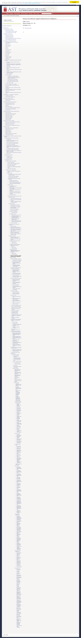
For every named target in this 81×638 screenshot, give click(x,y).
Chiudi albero (5, 25)
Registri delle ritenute (9, 106)
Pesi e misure (18, 433)
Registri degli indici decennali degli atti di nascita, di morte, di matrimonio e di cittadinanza (19, 460)
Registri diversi (18, 568)
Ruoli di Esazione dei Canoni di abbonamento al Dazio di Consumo (16, 227)
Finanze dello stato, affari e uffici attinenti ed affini (14, 69)
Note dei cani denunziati (16, 302)
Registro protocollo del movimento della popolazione (19, 558)
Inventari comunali (18, 571)
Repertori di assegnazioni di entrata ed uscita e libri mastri (16, 331)
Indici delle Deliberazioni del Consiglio (11, 31)
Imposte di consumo (13, 235)
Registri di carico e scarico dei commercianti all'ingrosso (15, 237)
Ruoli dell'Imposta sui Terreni (15, 204)
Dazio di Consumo (13, 226)
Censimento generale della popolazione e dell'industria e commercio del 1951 (19, 502)
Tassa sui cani (14, 295)
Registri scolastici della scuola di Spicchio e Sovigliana (19, 417)
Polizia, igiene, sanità (10, 82)
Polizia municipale (8, 45)
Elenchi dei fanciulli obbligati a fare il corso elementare (19, 405)
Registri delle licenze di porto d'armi (19, 617)
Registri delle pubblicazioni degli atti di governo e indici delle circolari (19, 593)
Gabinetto (8, 70)
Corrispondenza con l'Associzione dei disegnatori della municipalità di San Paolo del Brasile (13, 146)
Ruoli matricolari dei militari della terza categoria (18, 376)
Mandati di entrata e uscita (16, 352)
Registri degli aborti (8, 131)
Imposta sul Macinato (14, 211)
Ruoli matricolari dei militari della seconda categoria (18, 373)
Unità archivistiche (28, 28)
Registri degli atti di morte (19, 448)
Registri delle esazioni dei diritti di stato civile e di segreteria (19, 589)
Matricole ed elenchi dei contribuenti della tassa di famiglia (16, 263)
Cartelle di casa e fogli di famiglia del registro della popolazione (19, 548)
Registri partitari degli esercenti (15, 240)
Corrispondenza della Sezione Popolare (13, 149)
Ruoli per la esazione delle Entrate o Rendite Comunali (16, 202)
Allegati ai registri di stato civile (19, 464)
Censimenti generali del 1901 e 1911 (18, 478)
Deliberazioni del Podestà (9, 36)
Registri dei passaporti (18, 614)
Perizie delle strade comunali (12, 164)
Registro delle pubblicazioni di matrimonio (19, 451)
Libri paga (7, 105)
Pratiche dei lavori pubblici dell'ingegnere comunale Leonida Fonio (14, 77)
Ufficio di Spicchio (14, 243)
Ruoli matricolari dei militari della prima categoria (18, 370)
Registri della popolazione (18, 514)
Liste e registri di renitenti (17, 361)
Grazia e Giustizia (8, 49)
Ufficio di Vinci (14, 247)
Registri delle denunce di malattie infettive (12, 127)
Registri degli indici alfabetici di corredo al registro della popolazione (19, 529)
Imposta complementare (14, 210)
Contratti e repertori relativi (9, 98)
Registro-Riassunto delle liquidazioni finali (15, 219)
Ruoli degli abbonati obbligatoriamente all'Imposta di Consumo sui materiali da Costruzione (15, 250)
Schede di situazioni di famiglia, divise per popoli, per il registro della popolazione (19, 518)
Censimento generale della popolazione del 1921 (19, 481)
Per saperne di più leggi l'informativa (31, 3)
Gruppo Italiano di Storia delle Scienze (12, 143)
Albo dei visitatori (9, 158)
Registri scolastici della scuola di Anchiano (19, 413)
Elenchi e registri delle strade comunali (13, 163)
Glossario (30, 13)
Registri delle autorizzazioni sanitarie (11, 133)
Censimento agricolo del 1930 (18, 487)
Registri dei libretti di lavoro (19, 608)
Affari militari (13, 353)
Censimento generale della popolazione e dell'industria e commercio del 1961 (19, 507)
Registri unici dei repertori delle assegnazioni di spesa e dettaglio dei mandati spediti (17, 334)
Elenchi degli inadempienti (19, 408)
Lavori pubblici (8, 53)
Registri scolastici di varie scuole (18, 426)
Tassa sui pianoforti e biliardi (16, 306)
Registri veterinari (8, 132)
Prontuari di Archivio (18, 573)
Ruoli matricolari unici (18, 379)
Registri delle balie (8, 119)
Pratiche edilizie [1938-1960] (13, 177)
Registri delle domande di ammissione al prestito (14, 152)
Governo (7, 48)
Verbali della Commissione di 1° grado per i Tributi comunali (17, 325)
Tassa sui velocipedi (14, 222)
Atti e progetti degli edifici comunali (13, 81)
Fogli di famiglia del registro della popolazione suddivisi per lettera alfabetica (19, 534)
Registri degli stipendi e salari (10, 104)
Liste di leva (15, 365)
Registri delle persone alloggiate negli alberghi (19, 619)
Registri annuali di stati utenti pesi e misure (19, 439)
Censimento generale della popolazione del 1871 (19, 471)
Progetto (11, 13)
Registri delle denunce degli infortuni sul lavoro (13, 125)
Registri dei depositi (18, 584)
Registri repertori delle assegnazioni (16, 340)
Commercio (7, 54)
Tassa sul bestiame (15, 290)
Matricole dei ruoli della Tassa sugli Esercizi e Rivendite (16, 280)
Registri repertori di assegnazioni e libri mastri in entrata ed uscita (17, 342)
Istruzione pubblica (9, 73)
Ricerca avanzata (24, 13)
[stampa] (77, 16)
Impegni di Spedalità (9, 118)
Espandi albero (9, 25)
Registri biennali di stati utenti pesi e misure (19, 442)
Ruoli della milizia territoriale (16, 356)
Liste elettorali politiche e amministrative (13, 186)
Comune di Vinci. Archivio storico (9, 21)
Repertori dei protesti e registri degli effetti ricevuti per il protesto (19, 597)
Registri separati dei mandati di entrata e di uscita (17, 350)
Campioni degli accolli (11, 162)
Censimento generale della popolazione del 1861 (19, 468)
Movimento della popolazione (18, 551)
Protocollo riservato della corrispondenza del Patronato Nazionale (19, 602)
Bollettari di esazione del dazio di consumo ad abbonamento (16, 232)
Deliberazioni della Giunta (8, 33)
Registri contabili (18, 586)
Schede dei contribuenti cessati (16, 305)
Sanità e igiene (8, 46)
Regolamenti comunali (19, 570)
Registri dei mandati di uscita (17, 349)
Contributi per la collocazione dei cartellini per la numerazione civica (17, 315)
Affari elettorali (11, 184)
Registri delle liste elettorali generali (15, 191)
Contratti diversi (8, 100)
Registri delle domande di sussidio (11, 113)
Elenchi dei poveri (8, 112)
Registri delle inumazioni (9, 134)
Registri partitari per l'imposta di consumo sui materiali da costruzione (15, 245)
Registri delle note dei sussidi (10, 114)
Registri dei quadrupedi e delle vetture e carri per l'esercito (18, 384)
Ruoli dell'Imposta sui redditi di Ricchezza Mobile (15, 207)
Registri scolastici (18, 402)
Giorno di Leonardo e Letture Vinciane (12, 142)
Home (7, 13)
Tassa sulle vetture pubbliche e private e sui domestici (16, 268)
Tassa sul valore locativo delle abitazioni (16, 289)
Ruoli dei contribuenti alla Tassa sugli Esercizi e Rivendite (16, 283)
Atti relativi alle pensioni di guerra (18, 401)
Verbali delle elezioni (13, 194)
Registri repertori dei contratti (10, 99)
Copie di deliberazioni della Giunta (11, 39)
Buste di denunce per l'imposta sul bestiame (16, 293)
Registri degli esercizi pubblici (19, 610)
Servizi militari (17, 382)
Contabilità (7, 86)
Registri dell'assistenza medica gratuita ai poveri (12, 111)
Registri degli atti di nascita (19, 446)
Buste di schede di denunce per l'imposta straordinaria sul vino (16, 221)
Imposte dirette (15, 323)
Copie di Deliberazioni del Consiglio (11, 32)
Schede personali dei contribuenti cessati (15, 312)
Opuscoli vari (9, 153)
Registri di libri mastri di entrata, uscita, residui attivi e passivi (17, 345)
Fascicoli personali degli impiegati (11, 108)
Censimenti (17, 465)
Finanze (7, 47)
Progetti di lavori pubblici (11, 165)
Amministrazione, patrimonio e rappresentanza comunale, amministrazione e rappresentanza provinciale (14, 65)
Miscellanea (7, 58)
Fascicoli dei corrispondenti (11, 144)
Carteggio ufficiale (8, 57)
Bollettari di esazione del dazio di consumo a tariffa (16, 234)
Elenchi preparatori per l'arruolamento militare (17, 358)
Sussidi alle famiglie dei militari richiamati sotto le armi (18, 388)
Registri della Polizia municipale (9, 120)
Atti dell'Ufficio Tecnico (9, 159)
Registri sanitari (7, 126)
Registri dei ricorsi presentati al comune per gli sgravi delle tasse (16, 320)
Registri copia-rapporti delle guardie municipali (13, 121)
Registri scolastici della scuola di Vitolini (19, 423)
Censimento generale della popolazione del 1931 (19, 490)
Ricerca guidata (17, 13)
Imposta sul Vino (13, 213)
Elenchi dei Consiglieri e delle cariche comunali (19, 581)
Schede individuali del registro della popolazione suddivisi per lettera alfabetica (19, 539)
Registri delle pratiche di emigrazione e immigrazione (19, 562)
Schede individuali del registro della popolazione (19, 544)
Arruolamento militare (16, 354)
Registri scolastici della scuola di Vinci (19, 421)
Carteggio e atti (9, 139)
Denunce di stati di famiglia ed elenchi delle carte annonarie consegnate (15, 183)
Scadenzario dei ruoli (15, 313)
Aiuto (38, 13)
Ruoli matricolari (16, 368)
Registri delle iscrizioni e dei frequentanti (19, 410)
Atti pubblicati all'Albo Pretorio (19, 575)
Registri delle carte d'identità (19, 612)
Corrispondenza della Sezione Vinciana (13, 148)
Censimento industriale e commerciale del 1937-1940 (19, 498)
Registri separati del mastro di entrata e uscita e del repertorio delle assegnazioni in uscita (17, 337)
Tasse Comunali (13, 257)
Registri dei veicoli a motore (10, 124)
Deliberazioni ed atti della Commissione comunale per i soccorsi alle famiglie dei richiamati (18, 393)
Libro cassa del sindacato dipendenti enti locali (13, 107)
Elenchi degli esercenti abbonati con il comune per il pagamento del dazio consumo (16, 230)
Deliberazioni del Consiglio (10, 30)
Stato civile (7, 55)
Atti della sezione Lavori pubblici (12, 79)
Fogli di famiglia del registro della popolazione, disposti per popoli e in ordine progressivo (19, 524)
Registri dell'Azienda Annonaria (14, 181)
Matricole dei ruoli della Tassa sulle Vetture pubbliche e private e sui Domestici (16, 270)
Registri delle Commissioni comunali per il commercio (19, 605)
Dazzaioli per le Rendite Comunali (16, 198)
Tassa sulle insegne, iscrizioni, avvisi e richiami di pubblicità (17, 287)
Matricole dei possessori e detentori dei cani (17, 298)
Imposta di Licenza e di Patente (16, 307)
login (78, 4)
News (35, 13)
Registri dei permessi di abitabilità (14, 176)
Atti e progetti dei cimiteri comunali (13, 80)
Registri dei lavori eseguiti (11, 168)
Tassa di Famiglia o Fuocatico (16, 258)
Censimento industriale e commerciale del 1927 (19, 484)
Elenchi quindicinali (14, 212)
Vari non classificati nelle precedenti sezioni (12, 85)
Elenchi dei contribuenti (15, 310)
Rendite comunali (12, 197)
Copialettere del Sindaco (9, 95)
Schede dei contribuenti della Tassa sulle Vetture (17, 276)
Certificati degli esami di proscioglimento (19, 431)
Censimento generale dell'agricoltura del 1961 (19, 511)
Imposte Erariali (12, 203)
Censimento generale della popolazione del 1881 (19, 475)
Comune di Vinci (6, 27)
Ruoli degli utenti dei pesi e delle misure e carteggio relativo (19, 436)
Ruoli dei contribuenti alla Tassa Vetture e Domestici (17, 273)
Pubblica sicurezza (8, 56)
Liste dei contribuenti (16, 284)
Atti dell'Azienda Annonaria (14, 180)
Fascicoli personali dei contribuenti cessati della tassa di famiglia (16, 266)
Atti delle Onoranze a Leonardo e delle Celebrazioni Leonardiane (12, 140)
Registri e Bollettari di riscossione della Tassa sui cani (17, 301)
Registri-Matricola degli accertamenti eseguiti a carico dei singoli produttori (16, 217)
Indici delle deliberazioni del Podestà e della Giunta (13, 38)
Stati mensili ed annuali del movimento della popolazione (19, 554)
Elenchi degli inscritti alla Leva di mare (17, 367)
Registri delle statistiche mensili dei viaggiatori (19, 623)
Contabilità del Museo (10, 157)
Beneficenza (8, 66)
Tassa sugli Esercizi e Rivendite (16, 278)
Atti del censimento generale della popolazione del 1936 (19, 494)
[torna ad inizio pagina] (23, 32)
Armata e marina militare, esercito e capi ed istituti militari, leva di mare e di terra (13, 90)
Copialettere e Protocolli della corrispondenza (11, 94)
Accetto (74, 2)
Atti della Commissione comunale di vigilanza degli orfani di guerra (18, 398)
